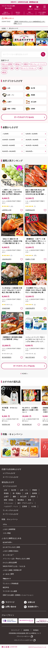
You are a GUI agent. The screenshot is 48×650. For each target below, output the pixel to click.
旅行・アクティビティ (25, 503)
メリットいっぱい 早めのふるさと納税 (16, 558)
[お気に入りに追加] (21, 210)
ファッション (8, 503)
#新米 (26, 64)
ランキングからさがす (10, 510)
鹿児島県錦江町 (27, 424)
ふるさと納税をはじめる (42, 13)
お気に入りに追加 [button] (21, 210)
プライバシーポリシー (23, 636)
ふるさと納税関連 (9, 529)
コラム (5, 524)
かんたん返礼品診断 (10, 562)
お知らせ (31, 602)
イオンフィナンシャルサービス (23, 640)
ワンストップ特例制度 (10, 583)
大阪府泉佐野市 (6, 259)
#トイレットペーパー (38, 64)
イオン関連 (7, 533)
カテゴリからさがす (10, 486)
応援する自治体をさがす (6, 13)
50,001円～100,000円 (9, 151)
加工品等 (23, 496)
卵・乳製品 (17, 493)
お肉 (5, 490)
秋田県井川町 (6, 424)
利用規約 (36, 630)
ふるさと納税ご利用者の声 (12, 570)
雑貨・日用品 (8, 500)
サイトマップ (15, 630)
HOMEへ (25, 373)
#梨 (40, 68)
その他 (33, 506)
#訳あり (18, 64)
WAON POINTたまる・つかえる (14, 566)
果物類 (34, 490)
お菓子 (6, 496)
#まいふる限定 (7, 64)
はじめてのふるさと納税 (11, 547)
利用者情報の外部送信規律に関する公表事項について (25, 633)
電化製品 (21, 500)
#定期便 (5, 68)
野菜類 (6, 493)
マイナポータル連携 (10, 591)
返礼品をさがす (18, 13)
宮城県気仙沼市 (30, 210)
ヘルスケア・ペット (11, 506)
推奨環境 (26, 630)
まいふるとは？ (8, 555)
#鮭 (12, 68)
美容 (29, 500)
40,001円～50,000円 (32, 145)
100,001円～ (29, 151)
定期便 (24, 506)
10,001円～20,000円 (8, 139)
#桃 (17, 68)
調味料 (33, 496)
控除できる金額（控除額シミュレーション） (18, 595)
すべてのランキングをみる (24, 366)
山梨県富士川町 (6, 210)
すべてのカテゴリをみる (24, 117)
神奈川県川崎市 (30, 357)
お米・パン (24, 490)
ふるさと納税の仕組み (10, 551)
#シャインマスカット (28, 68)
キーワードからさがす (10, 477)
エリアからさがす (9, 473)
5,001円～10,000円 (31, 134)
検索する (43, 54)
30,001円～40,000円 (8, 145)
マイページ (9, 602)
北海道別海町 (6, 308)
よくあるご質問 (8, 574)
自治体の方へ (33, 607)
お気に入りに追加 (18, 424)
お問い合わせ (10, 607)
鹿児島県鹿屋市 (6, 357)
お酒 (26, 493)
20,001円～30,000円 (32, 139)
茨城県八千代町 (30, 259)
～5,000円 (5, 134)
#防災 (4, 72)
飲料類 (34, 493)
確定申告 (6, 587)
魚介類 (13, 490)
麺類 (14, 496)
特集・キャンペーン (30, 13)
